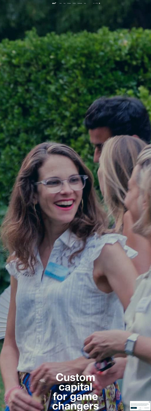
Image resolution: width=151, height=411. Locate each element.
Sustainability (80, 3)
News (85, 3)
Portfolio (74, 3)
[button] (97, 3)
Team (64, 3)
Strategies (69, 3)
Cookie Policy (139, 409)
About (61, 3)
